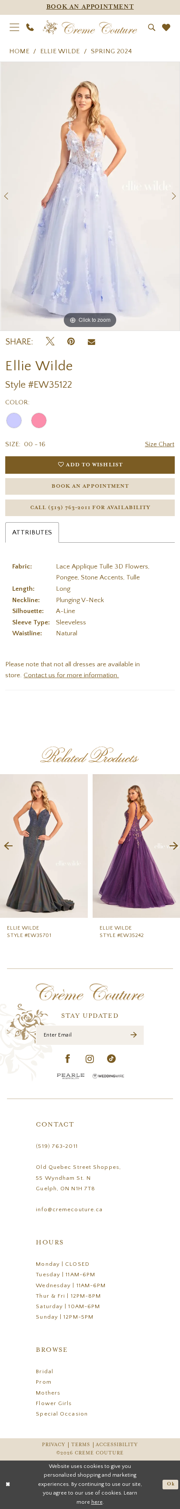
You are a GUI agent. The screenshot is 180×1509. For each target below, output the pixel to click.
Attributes (32, 532)
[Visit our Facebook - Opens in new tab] (68, 1059)
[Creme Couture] (90, 28)
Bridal (44, 1371)
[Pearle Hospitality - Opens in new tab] (71, 1076)
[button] (14, 27)
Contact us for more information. (71, 675)
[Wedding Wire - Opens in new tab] (108, 1076)
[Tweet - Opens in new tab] (50, 342)
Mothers (48, 1393)
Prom (43, 1382)
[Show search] (151, 27)
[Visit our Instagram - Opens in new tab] (90, 1059)
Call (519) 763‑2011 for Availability (90, 507)
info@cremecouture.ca (69, 1209)
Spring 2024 (111, 51)
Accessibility (117, 1444)
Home (19, 51)
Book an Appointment (90, 486)
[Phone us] (30, 27)
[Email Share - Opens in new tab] (91, 342)
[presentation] (44, 846)
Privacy (54, 1444)
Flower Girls (54, 1403)
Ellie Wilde (60, 51)
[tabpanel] (90, 196)
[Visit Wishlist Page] (166, 28)
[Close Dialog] (8, 1484)
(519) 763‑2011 (56, 1146)
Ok (171, 1484)
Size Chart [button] (159, 444)
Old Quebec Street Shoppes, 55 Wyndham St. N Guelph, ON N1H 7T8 (78, 1177)
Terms (80, 1444)
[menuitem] (14, 27)
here (97, 1502)
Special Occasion (62, 1414)
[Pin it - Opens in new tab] (71, 342)
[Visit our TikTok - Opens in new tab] (112, 1059)
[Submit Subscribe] (133, 1035)
